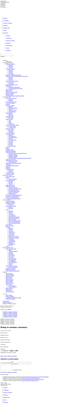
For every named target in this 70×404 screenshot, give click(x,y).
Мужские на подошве (14, 237)
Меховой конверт (13, 157)
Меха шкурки (9, 295)
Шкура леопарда (10, 283)
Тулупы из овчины (10, 103)
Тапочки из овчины (10, 202)
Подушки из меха (13, 161)
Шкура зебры (9, 281)
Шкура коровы (9, 89)
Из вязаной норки (13, 137)
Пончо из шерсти (13, 179)
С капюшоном (12, 261)
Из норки (11, 141)
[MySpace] (10, 351)
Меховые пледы (9, 149)
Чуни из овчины (10, 225)
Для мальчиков (12, 215)
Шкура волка (9, 277)
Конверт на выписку (11, 152)
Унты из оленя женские (14, 221)
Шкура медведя (9, 279)
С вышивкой (12, 240)
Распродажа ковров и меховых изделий (15, 95)
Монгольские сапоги (11, 206)
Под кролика (12, 255)
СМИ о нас (8, 61)
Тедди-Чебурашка (13, 262)
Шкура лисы (9, 284)
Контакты (5, 32)
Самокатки (11, 234)
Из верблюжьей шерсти (14, 191)
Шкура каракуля (10, 274)
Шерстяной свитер (10, 185)
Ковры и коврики (10, 296)
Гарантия (5, 25)
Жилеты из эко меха (10, 268)
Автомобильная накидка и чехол (13, 297)
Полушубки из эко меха (11, 266)
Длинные (11, 252)
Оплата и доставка (7, 23)
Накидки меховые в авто (12, 84)
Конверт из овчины (13, 155)
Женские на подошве (14, 236)
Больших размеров (13, 251)
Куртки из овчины (10, 105)
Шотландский (12, 193)
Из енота (11, 138)
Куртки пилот (9, 113)
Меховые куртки (10, 116)
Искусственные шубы (11, 248)
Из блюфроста (12, 136)
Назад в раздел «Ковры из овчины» (9, 356)
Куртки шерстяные (10, 180)
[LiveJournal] (18, 351)
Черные (10, 264)
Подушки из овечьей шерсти (12, 196)
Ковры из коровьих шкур (12, 92)
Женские (11, 65)
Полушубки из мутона (11, 101)
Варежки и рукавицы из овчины (13, 163)
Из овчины (11, 130)
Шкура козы (9, 90)
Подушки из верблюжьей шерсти (14, 195)
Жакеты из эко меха (10, 269)
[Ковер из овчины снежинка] (10, 311)
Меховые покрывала (11, 150)
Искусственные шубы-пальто (13, 270)
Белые (10, 250)
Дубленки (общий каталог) (12, 165)
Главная (5, 18)
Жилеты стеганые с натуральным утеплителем (17, 76)
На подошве (11, 235)
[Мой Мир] (16, 351)
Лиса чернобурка (13, 286)
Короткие (11, 253)
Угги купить (9, 224)
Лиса (10, 121)
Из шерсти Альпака (13, 192)
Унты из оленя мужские (14, 223)
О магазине (6, 20)
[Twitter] (13, 351)
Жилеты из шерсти (10, 64)
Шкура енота (9, 278)
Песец (10, 122)
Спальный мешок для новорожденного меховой (20, 158)
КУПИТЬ (3, 349)
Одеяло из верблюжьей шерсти (13, 198)
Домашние (11, 239)
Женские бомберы (13, 108)
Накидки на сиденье (11, 159)
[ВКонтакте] (12, 351)
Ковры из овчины (10, 93)
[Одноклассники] (15, 351)
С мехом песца (12, 127)
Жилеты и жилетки (10, 298)
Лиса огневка (12, 285)
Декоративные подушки (11, 160)
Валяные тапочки (10, 203)
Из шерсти (11, 83)
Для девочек (11, 214)
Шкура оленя (9, 273)
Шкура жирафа (9, 280)
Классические (12, 232)
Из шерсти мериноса (13, 190)
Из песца (11, 142)
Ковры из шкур (9, 94)
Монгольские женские (14, 218)
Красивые (11, 242)
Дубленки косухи (10, 173)
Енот (10, 120)
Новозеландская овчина (14, 87)
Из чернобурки (12, 146)
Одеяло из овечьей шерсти (12, 197)
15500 (4, 346)
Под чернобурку (12, 258)
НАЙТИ (3, 56)
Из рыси (11, 143)
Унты (7, 209)
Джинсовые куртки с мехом (12, 125)
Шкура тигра (9, 290)
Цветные (11, 263)
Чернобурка (11, 124)
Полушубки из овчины (11, 98)
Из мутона (11, 73)
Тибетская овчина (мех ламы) (15, 88)
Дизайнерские (12, 241)
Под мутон (11, 256)
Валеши (10, 245)
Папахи (8, 147)
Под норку (11, 257)
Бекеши (8, 104)
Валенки (8, 226)
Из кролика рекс (12, 139)
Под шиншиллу (12, 259)
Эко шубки (8, 164)
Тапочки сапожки (10, 201)
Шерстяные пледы (10, 186)
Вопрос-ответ (6, 27)
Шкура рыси (9, 289)
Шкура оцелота (9, 288)
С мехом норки (12, 126)
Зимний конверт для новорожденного (17, 153)
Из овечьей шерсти (13, 187)
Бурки (7, 148)
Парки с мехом (9, 119)
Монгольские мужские (14, 217)
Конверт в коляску (13, 154)
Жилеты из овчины (10, 68)
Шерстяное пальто (10, 176)
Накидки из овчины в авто (12, 81)
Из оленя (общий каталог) (15, 220)
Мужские (11, 66)
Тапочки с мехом (10, 174)
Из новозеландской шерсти (15, 188)
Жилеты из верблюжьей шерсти (13, 75)
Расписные (11, 231)
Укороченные (12, 244)
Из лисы (11, 144)
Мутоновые (11, 132)
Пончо (7, 177)
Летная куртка (12, 111)
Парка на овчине (13, 110)
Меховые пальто (10, 128)
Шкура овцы (9, 86)
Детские (11, 67)
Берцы (7, 246)
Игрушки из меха (10, 291)
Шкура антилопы (10, 275)
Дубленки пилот (10, 169)
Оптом (4, 30)
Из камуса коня (12, 219)
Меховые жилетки (10, 133)
